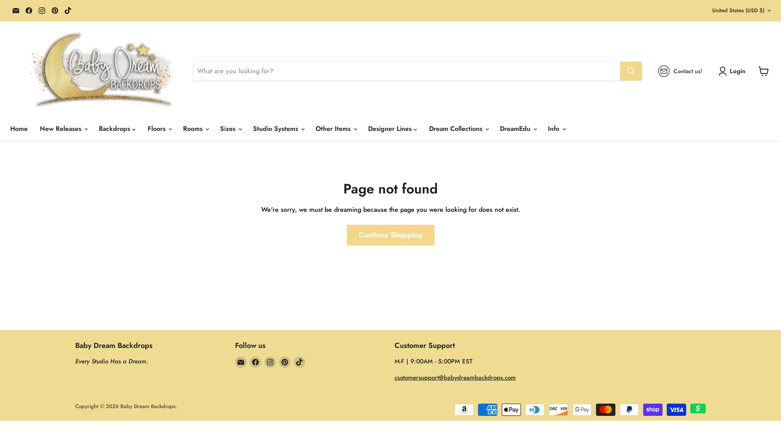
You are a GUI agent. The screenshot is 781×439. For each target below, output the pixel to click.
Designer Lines (391, 128)
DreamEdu (516, 128)
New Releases (61, 128)
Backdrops (115, 128)
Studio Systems (276, 128)
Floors (158, 128)
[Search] (631, 71)
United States (738, 10)
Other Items (334, 128)
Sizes (229, 128)
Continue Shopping (391, 235)
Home (19, 128)
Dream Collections (456, 128)
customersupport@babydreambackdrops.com (455, 377)
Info (554, 128)
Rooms (194, 128)
